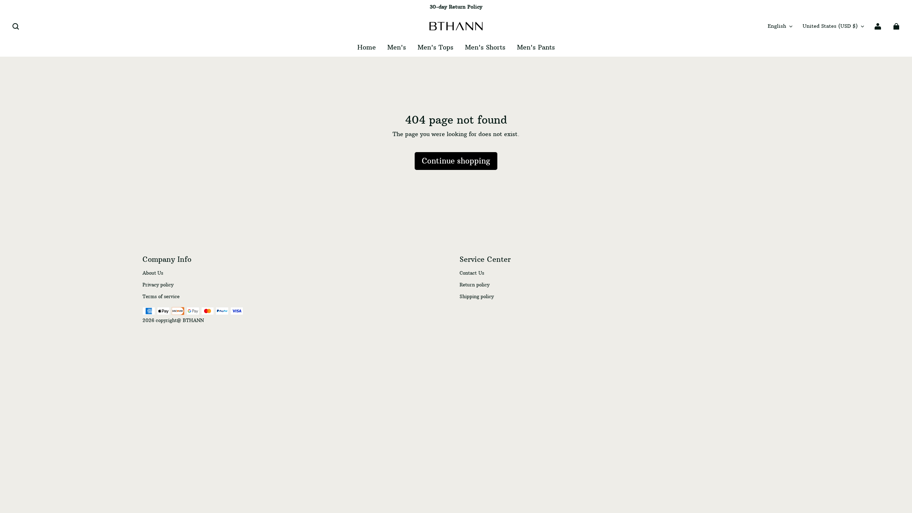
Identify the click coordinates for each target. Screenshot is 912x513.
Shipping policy (477, 296)
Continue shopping (456, 161)
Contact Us (472, 273)
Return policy (474, 284)
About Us (152, 273)
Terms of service (161, 296)
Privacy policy (157, 284)
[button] (16, 26)
